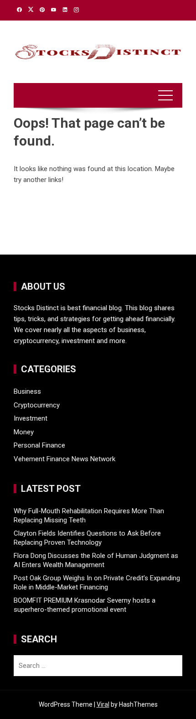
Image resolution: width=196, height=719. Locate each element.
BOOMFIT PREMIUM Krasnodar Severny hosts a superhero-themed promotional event (84, 605)
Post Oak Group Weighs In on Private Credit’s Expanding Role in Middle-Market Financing (97, 582)
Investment (30, 418)
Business (27, 391)
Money (24, 432)
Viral (103, 704)
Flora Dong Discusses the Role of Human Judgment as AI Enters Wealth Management (96, 560)
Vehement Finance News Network (64, 459)
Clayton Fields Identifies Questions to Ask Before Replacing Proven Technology (87, 538)
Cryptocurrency (37, 405)
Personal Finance (39, 445)
